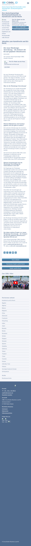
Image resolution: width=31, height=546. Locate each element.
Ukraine (4, 361)
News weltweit (15, 259)
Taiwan (3, 351)
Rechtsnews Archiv (6, 378)
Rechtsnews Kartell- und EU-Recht (15, 264)
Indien (3, 323)
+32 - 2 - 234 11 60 (20, 27)
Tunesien (4, 358)
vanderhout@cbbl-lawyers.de (20, 29)
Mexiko (4, 331)
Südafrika (4, 346)
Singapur (4, 338)
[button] (5, 253)
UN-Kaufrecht (5, 371)
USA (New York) (6, 364)
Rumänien (4, 333)
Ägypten (4, 303)
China (3, 313)
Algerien (4, 305)
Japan (3, 325)
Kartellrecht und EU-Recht (8, 300)
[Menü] (28, 3)
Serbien (4, 336)
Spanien (4, 343)
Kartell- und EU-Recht (15, 268)
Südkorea (4, 348)
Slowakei (4, 341)
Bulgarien (4, 310)
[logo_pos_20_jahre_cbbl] (13, 3)
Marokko (4, 328)
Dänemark (4, 315)
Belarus (4, 308)
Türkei (3, 356)
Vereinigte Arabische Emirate (9, 369)
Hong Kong (5, 320)
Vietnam (4, 366)
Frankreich (4, 318)
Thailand (4, 353)
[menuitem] (28, 3)
